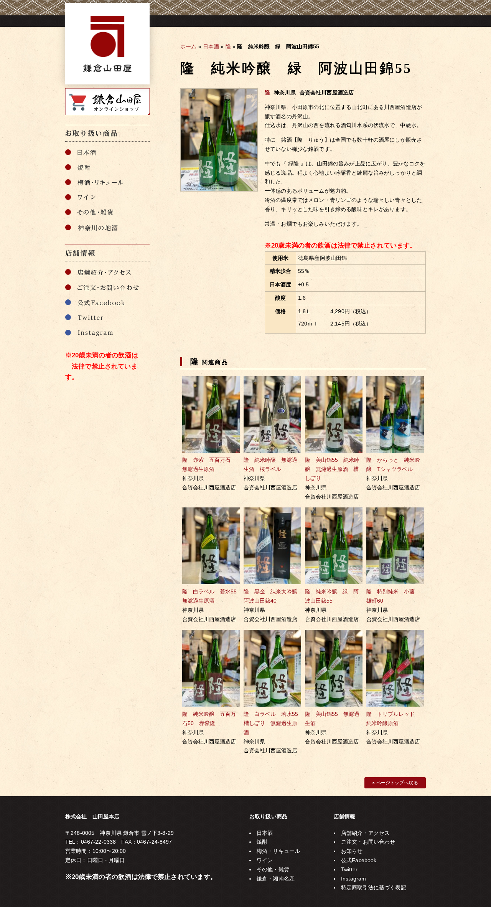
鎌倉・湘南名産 (276, 879)
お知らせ (352, 851)
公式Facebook (358, 860)
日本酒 (211, 46)
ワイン (265, 860)
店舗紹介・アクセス (365, 833)
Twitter (349, 869)
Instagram (353, 879)
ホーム (188, 46)
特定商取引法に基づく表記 (373, 887)
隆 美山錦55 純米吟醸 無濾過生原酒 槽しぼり (332, 469)
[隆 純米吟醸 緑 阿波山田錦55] (219, 190)
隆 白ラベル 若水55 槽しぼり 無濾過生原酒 (273, 723)
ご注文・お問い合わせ (368, 842)
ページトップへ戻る (396, 782)
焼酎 (262, 842)
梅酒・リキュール (278, 851)
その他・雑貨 (273, 869)
